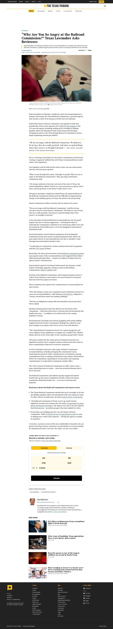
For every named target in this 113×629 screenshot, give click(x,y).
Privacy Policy (61, 606)
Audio (59, 612)
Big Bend (50, 11)
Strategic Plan (61, 598)
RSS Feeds (60, 616)
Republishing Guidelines (64, 600)
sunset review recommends (72, 397)
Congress (34, 588)
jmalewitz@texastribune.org (46, 502)
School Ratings (41, 11)
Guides (21, 1)
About (27, 1)
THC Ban (58, 11)
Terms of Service (62, 604)
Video (59, 614)
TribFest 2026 (78, 11)
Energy (34, 598)
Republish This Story (83, 50)
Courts (34, 590)
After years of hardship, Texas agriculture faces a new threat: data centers (66, 537)
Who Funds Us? (62, 596)
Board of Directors (63, 592)
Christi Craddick (46, 270)
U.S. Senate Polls (67, 11)
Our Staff (60, 590)
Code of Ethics (61, 602)
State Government (37, 612)
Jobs (59, 594)
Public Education (36, 610)
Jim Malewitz (27, 50)
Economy (25, 30)
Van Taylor (40, 248)
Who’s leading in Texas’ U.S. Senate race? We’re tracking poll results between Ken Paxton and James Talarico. (65, 570)
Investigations (12, 1)
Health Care (35, 602)
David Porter (68, 294)
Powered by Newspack (29, 626)
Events (34, 1)
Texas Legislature (34, 492)
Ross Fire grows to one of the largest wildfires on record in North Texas (63, 554)
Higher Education (36, 604)
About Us (60, 588)
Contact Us (9, 595)
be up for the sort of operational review (60, 414)
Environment (35, 600)
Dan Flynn (64, 177)
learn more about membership (51, 441)
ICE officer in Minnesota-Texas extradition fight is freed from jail (66, 522)
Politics (34, 608)
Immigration (35, 606)
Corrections (61, 608)
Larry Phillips (45, 412)
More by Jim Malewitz (60, 512)
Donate (101, 1)
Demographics (36, 594)
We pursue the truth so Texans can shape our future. (15, 603)
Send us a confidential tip (13, 599)
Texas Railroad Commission (48, 492)
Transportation (36, 614)
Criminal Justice (36, 592)
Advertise (9, 597)
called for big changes (67, 126)
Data (39, 1)
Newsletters (93, 1)
